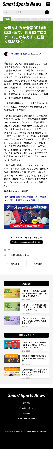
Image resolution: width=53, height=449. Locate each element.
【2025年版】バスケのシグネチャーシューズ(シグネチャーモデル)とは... (34, 372)
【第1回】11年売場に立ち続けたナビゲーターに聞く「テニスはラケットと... (34, 307)
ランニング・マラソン (38, 19)
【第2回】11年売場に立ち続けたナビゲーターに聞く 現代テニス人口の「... (34, 293)
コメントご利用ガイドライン (26, 418)
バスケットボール (19, 19)
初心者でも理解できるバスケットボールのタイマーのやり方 (34, 358)
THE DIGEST (14, 254)
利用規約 (26, 413)
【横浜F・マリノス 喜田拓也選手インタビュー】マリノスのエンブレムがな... (34, 345)
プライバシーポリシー (26, 408)
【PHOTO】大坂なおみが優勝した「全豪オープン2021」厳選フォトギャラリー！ (26, 198)
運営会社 (26, 403)
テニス (7, 19)
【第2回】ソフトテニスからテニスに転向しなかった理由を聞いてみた (34, 321)
